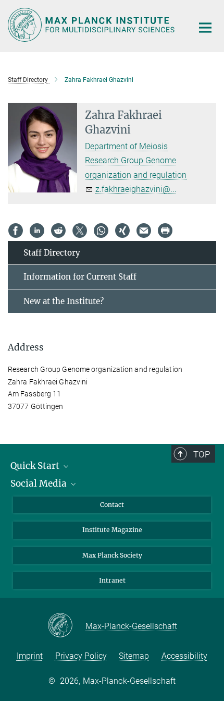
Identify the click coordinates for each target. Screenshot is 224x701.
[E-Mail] (144, 230)
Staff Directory (51, 253)
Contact (112, 505)
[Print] (165, 230)
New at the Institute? (63, 301)
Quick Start (35, 466)
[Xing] (122, 230)
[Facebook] (15, 230)
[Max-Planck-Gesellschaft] (66, 625)
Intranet (112, 580)
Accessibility (184, 656)
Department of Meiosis (126, 146)
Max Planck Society (112, 555)
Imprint (30, 656)
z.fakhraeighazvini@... (136, 189)
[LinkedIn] (37, 230)
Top (201, 454)
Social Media (39, 483)
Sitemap (134, 656)
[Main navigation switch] (205, 27)
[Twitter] (80, 230)
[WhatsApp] (101, 230)
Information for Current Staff (79, 277)
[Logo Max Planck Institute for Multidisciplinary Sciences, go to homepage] (92, 25)
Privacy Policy (81, 656)
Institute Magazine (112, 530)
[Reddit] (58, 230)
